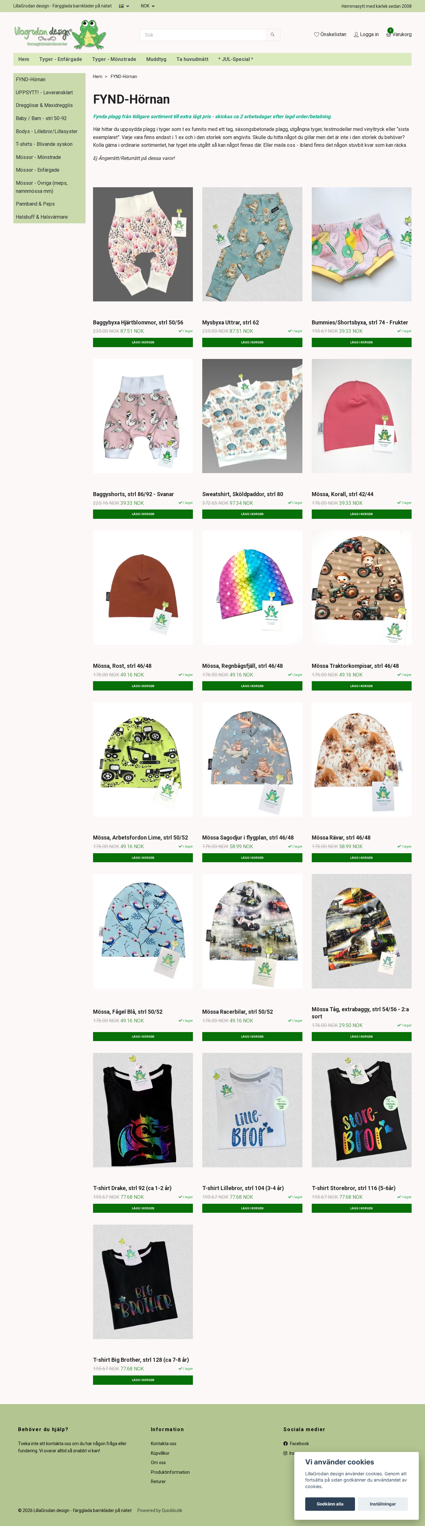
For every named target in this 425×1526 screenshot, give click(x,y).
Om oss (158, 1518)
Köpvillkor (160, 1509)
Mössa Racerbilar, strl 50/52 (237, 1068)
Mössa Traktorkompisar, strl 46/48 (355, 722)
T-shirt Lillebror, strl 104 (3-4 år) (243, 1244)
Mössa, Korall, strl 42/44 (342, 550)
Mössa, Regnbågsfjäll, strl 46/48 (242, 722)
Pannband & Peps (35, 260)
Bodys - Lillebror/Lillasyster (46, 187)
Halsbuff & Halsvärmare (42, 273)
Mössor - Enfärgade (37, 226)
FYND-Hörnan (30, 135)
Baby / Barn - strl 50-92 (41, 174)
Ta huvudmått (192, 115)
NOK (145, 5)
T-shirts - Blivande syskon (44, 200)
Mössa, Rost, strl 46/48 (122, 722)
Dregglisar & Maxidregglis (44, 162)
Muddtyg (156, 115)
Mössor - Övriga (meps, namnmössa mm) (42, 243)
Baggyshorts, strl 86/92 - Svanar (133, 550)
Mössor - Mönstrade (38, 213)
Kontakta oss (163, 1499)
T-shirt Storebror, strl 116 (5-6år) (353, 1244)
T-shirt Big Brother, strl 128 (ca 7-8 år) (141, 1416)
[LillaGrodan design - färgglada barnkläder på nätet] (132, 58)
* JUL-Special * (235, 115)
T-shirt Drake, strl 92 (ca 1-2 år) (132, 1244)
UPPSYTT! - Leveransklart (44, 148)
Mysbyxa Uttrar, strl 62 (230, 378)
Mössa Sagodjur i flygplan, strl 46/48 (248, 894)
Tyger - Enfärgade (60, 115)
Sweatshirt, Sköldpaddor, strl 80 (242, 550)
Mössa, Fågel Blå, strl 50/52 (127, 1068)
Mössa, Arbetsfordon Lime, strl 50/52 (140, 894)
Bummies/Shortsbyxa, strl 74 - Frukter (360, 378)
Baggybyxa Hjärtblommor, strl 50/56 (138, 378)
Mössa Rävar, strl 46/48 (341, 894)
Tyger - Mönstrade (114, 115)
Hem (23, 115)
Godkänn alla (330, 1503)
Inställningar (383, 1503)
